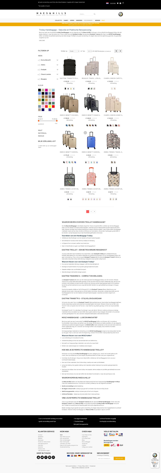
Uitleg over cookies (87, 447)
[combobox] (86, 14)
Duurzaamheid (86, 438)
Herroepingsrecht (43, 443)
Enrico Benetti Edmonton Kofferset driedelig (78, 152)
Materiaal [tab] (42, 133)
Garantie (40, 447)
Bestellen (40, 436)
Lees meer (42, 40)
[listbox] (69, 88)
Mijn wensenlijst (64, 438)
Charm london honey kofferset (117, 115)
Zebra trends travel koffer (115, 152)
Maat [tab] (40, 130)
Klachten (40, 445)
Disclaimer (92, 466)
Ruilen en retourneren (44, 441)
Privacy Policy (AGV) (83, 466)
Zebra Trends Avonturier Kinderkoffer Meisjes (101, 189)
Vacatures (84, 443)
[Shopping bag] (123, 3)
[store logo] (51, 14)
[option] (65, 88)
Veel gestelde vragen (44, 450)
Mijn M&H (113, 3)
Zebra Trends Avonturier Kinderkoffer (119, 189)
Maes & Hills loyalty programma (69, 445)
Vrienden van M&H (65, 443)
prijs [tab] (40, 117)
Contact (40, 435)
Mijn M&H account (65, 436)
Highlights (85, 436)
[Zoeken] (94, 14)
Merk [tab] (40, 56)
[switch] (155, 466)
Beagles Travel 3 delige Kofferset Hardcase (100, 78)
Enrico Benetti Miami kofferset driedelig (98, 115)
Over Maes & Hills (87, 435)
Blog (83, 440)
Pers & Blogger (86, 441)
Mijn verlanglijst (117, 3)
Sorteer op (64, 51)
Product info (41, 448)
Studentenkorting (65, 447)
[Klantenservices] (120, 3)
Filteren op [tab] (43, 51)
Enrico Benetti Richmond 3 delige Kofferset (78, 115)
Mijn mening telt (64, 441)
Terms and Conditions (71, 466)
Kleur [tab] (40, 85)
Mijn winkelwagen (65, 440)
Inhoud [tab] (41, 136)
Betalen (40, 438)
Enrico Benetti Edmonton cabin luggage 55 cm (101, 152)
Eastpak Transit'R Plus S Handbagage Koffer (78, 78)
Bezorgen (41, 440)
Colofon (84, 445)
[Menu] (158, 453)
